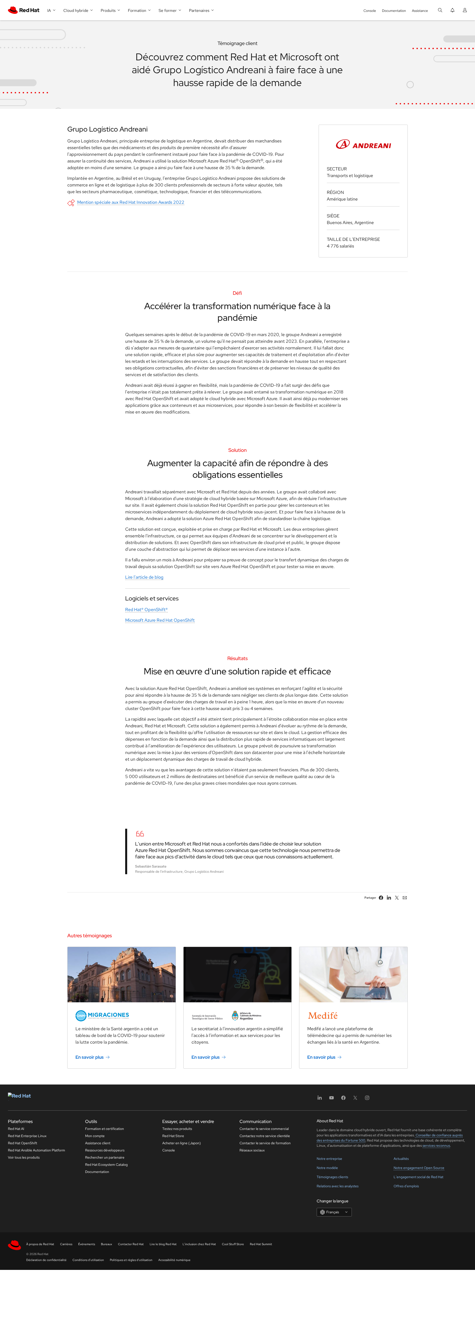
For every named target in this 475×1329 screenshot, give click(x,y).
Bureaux (106, 1244)
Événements (86, 1244)
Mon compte (95, 1136)
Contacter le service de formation (265, 1143)
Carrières (66, 1244)
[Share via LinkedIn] (389, 898)
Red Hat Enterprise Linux (27, 1136)
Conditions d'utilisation (88, 1260)
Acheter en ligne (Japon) (181, 1143)
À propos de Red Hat (40, 1244)
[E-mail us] (405, 898)
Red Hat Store (173, 1136)
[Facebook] (343, 1099)
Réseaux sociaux (252, 1150)
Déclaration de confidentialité (46, 1260)
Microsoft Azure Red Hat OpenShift (160, 620)
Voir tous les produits (24, 1157)
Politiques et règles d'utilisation (131, 1260)
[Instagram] (367, 1099)
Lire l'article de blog (144, 577)
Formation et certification (104, 1128)
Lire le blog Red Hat (163, 1244)
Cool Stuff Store (233, 1244)
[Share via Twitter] (397, 898)
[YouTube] (331, 1099)
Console (369, 10)
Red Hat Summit (261, 1244)
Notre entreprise (329, 1158)
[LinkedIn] (320, 1099)
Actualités (401, 1158)
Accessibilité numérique (174, 1260)
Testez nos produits (177, 1128)
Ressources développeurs (104, 1150)
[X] (355, 1099)
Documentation (394, 10)
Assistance (420, 10)
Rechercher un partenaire (104, 1157)
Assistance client (97, 1143)
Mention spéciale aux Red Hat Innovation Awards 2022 (130, 202)
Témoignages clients (332, 1177)
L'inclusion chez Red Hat (199, 1244)
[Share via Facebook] (381, 898)
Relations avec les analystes (337, 1186)
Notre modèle (327, 1168)
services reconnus (436, 1145)
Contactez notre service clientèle (264, 1136)
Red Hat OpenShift (22, 1143)
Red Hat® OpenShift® (146, 609)
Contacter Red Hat (131, 1244)
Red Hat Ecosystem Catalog (106, 1164)
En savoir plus (89, 1057)
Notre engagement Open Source (419, 1168)
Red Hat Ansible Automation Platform (36, 1150)
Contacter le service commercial (264, 1128)
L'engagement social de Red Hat (418, 1177)
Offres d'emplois (406, 1186)
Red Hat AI (16, 1128)
